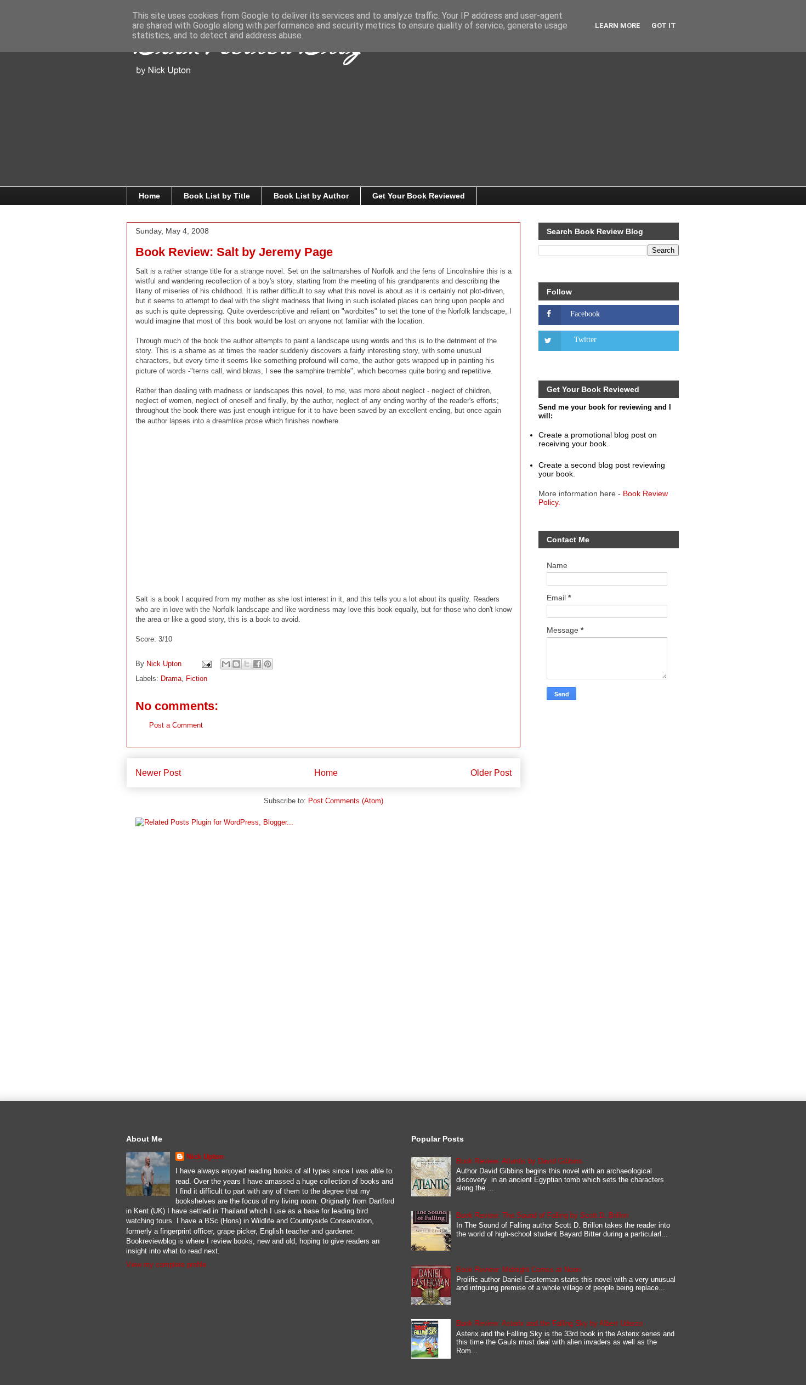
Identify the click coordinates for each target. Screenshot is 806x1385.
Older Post (491, 772)
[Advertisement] (545, 109)
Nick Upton (205, 1157)
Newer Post (158, 772)
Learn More (617, 25)
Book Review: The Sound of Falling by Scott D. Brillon (542, 1215)
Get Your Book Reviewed (418, 195)
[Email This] (225, 664)
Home (149, 195)
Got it (663, 25)
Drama (171, 678)
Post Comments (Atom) (345, 801)
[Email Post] (206, 664)
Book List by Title (217, 195)
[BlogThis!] (236, 664)
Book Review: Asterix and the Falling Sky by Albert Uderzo (549, 1323)
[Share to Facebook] (257, 664)
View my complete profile (166, 1265)
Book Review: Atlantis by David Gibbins (519, 1161)
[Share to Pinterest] (267, 664)
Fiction (196, 678)
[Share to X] (246, 664)
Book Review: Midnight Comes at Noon (518, 1269)
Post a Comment (176, 725)
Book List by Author (311, 195)
